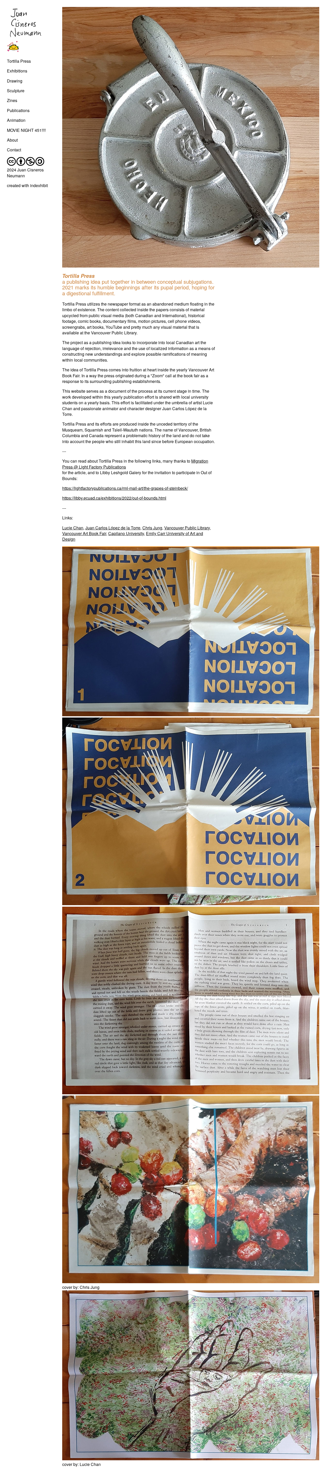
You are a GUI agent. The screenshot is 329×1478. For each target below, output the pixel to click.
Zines (12, 100)
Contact (14, 150)
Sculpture (15, 91)
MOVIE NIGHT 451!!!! (26, 130)
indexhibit (39, 185)
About (12, 140)
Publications (18, 110)
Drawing (14, 81)
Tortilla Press (19, 61)
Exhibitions (17, 71)
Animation (16, 120)
